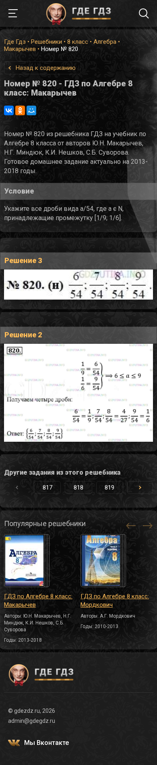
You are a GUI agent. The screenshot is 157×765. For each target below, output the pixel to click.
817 (47, 487)
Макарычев (20, 49)
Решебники (46, 41)
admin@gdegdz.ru (31, 721)
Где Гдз (15, 41)
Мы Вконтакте (46, 743)
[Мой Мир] (31, 110)
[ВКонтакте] (9, 110)
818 (78, 487)
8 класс (77, 41)
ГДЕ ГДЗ (78, 13)
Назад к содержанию (46, 67)
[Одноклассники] (20, 110)
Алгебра (104, 41)
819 (109, 487)
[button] (140, 487)
